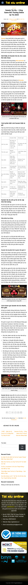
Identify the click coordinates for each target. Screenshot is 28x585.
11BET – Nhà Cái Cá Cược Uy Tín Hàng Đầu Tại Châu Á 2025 (7, 433)
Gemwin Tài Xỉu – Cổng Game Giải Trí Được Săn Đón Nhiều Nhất (20, 433)
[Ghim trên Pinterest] (18, 412)
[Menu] (2, 2)
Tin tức (14, 8)
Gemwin (21, 80)
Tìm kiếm (3, 443)
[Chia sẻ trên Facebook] (9, 412)
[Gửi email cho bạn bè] (15, 412)
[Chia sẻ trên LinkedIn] (21, 412)
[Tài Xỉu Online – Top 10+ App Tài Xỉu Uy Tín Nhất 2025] (15, 2)
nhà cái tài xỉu (20, 60)
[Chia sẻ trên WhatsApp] (7, 412)
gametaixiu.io (10, 506)
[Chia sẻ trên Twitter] (12, 412)
